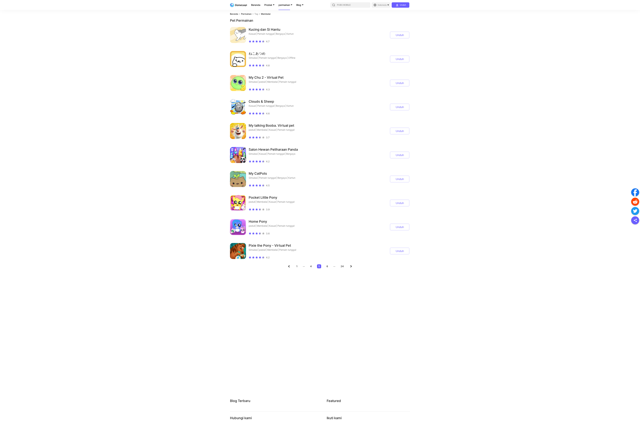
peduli (262, 81)
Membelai (265, 14)
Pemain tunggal (265, 33)
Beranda (255, 5)
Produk (268, 5)
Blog (298, 5)
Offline (291, 57)
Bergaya (280, 33)
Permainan (246, 14)
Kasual (252, 33)
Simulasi (253, 57)
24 (342, 266)
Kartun (290, 33)
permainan (284, 5)
